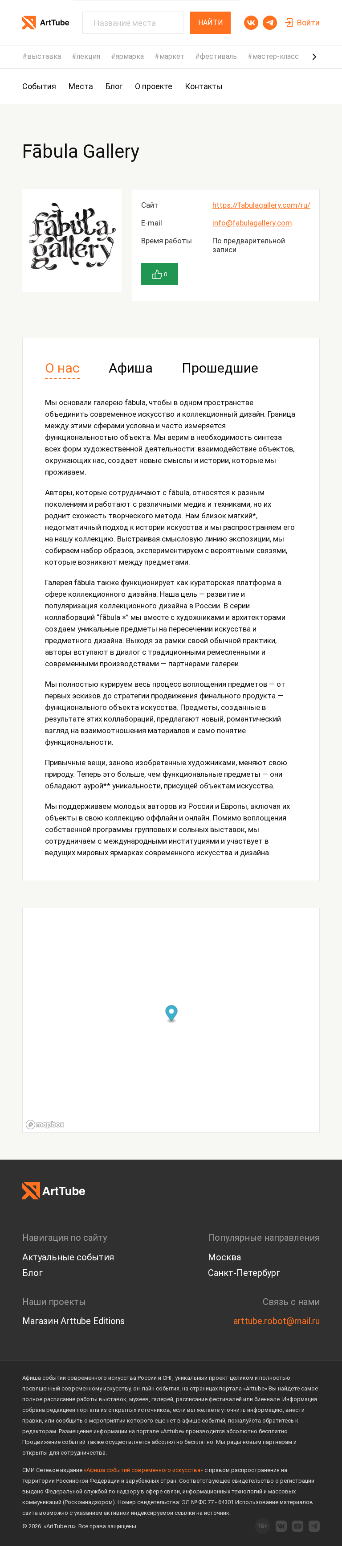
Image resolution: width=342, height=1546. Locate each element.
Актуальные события (68, 1257)
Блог (32, 1272)
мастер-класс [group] (275, 57)
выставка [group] (44, 57)
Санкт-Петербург (244, 1272)
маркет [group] (171, 57)
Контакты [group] (204, 86)
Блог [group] (114, 86)
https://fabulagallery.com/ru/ (261, 205)
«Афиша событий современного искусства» (143, 1470)
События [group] (39, 86)
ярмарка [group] (130, 57)
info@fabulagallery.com (252, 222)
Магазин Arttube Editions (73, 1321)
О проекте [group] (153, 86)
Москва (224, 1257)
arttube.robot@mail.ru (276, 1321)
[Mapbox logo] (45, 1125)
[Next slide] (314, 56)
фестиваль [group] (218, 57)
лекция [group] (88, 57)
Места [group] (81, 86)
